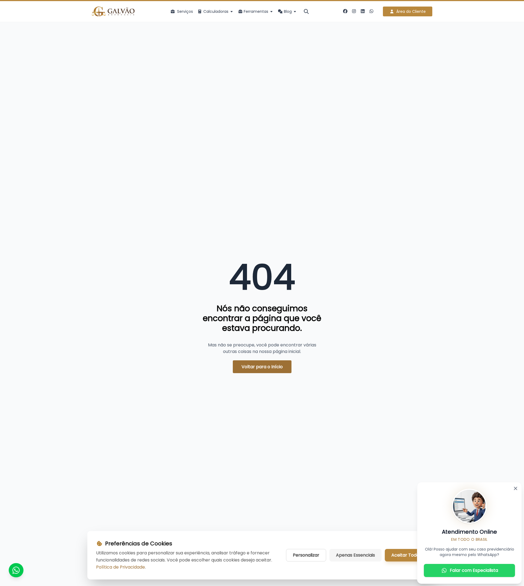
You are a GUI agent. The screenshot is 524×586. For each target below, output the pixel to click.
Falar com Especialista (474, 570)
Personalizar (306, 555)
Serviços (185, 11)
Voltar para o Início (262, 367)
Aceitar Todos (406, 555)
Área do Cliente (411, 11)
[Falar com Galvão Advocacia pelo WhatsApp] (371, 11)
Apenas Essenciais (355, 555)
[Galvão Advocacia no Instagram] (354, 11)
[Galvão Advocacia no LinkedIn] (362, 11)
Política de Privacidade (120, 567)
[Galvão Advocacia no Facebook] (345, 11)
